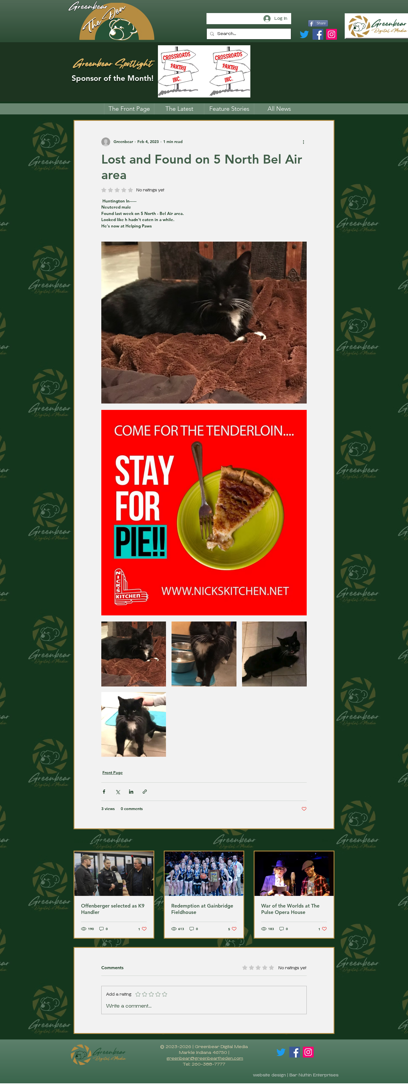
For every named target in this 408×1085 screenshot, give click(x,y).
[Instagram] (331, 34)
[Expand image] (133, 654)
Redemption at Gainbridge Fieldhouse (202, 909)
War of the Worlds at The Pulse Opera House (290, 909)
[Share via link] (144, 791)
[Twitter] (304, 34)
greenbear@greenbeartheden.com (205, 1058)
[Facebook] (318, 34)
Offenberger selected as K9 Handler (113, 909)
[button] (229, 108)
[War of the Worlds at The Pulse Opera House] (294, 873)
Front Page (112, 772)
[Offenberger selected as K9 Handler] (113, 873)
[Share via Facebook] (104, 791)
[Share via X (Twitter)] (117, 791)
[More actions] (303, 142)
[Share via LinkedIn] (131, 791)
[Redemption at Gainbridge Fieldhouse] (204, 873)
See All (328, 840)
